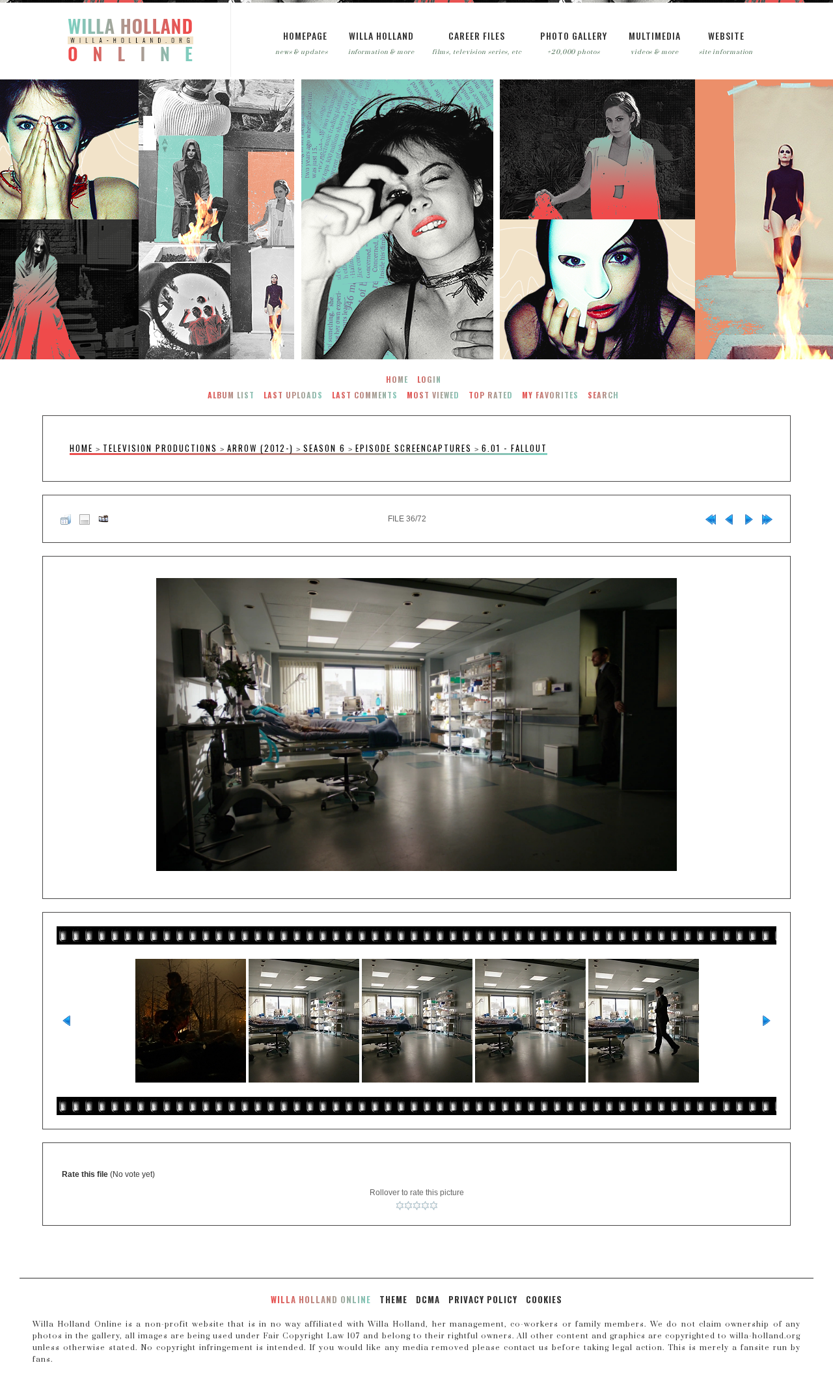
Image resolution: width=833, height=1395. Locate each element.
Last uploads (293, 394)
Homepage (305, 35)
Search (603, 394)
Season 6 (324, 448)
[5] (434, 1205)
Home (397, 379)
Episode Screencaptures (413, 448)
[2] (408, 1205)
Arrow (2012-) (260, 448)
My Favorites (550, 394)
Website (726, 35)
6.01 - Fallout (514, 448)
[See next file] (748, 519)
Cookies (544, 1299)
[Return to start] (711, 519)
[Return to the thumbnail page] (66, 519)
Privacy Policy (482, 1299)
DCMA (428, 1299)
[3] (417, 1205)
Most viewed (433, 394)
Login (429, 379)
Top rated (491, 394)
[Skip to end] (767, 519)
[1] (400, 1205)
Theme (393, 1299)
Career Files (476, 35)
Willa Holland (381, 35)
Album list (231, 394)
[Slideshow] (103, 519)
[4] (425, 1205)
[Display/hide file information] (84, 519)
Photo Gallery (573, 35)
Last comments (365, 394)
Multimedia (655, 35)
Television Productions (160, 448)
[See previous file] (729, 519)
